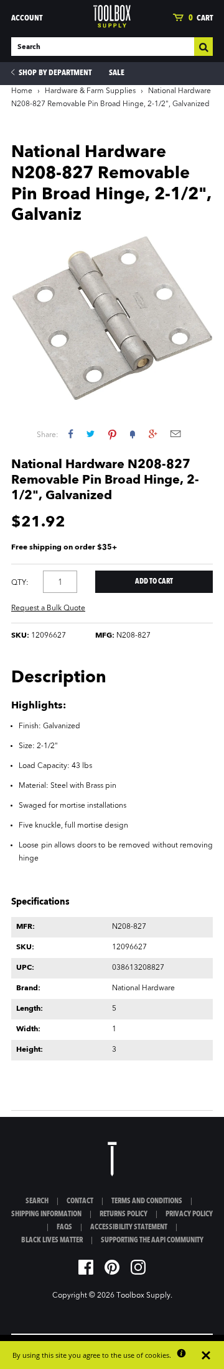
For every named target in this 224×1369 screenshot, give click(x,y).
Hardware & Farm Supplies (90, 91)
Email (175, 433)
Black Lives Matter (52, 1240)
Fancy (132, 433)
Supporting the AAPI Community (152, 1240)
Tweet (90, 433)
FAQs (64, 1227)
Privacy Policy (189, 1214)
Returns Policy (123, 1214)
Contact (80, 1201)
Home (21, 91)
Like (70, 433)
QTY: (20, 583)
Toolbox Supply (143, 1295)
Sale (116, 73)
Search (37, 1201)
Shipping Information (46, 1214)
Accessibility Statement (128, 1227)
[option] (112, 317)
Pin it (112, 433)
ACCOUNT (26, 18)
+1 (153, 433)
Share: (47, 435)
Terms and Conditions (146, 1201)
